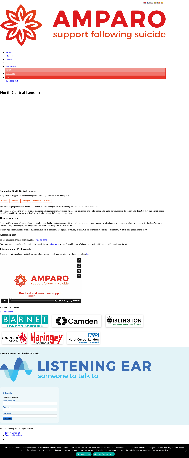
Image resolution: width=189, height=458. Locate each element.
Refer (8, 70)
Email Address (9, 401)
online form (53, 244)
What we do (9, 56)
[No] (185, 451)
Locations (9, 59)
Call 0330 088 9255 (12, 81)
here (88, 254)
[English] (144, 3)
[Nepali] (148, 3)
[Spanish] (162, 3)
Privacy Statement (12, 433)
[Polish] (151, 3)
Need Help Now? (11, 66)
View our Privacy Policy (103, 454)
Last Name (7, 413)
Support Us (10, 74)
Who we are (9, 52)
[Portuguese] (155, 3)
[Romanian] (158, 3)
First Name (7, 407)
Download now (6, 312)
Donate (9, 77)
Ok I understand (83, 454)
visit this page (41, 240)
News (8, 63)
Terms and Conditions (14, 435)
